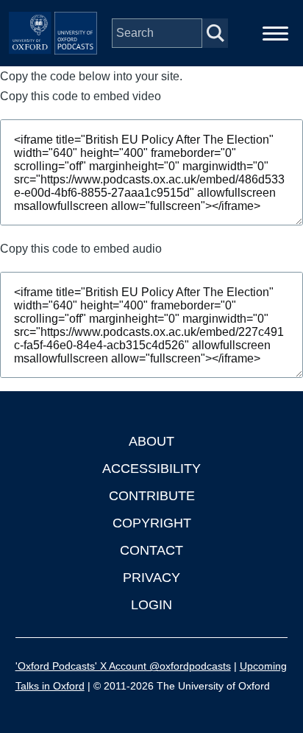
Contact (151, 550)
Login (151, 604)
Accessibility (151, 468)
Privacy (151, 577)
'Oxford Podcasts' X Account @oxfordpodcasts (123, 666)
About (151, 441)
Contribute (152, 495)
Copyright (152, 523)
